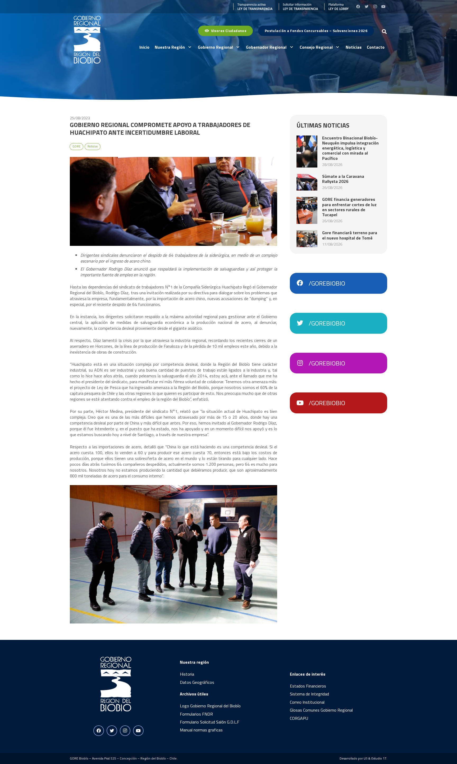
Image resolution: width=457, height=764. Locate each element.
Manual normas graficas (201, 730)
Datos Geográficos (197, 682)
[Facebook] (358, 6)
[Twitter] (366, 6)
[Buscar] (384, 32)
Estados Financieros (308, 686)
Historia (187, 674)
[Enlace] (253, 6)
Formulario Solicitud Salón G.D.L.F (209, 722)
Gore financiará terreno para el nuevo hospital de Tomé (349, 235)
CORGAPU (299, 718)
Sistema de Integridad (309, 694)
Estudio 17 (378, 758)
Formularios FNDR (196, 714)
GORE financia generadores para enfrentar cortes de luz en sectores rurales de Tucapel (349, 207)
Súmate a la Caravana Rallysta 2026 (343, 178)
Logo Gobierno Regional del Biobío (210, 706)
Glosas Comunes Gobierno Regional (321, 710)
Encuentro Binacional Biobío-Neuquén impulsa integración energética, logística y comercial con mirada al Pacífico (350, 148)
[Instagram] (375, 6)
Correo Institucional (307, 702)
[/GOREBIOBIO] (302, 283)
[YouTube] (383, 6)
